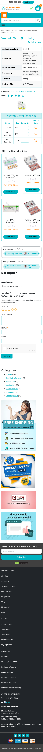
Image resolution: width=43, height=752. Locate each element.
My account (5, 607)
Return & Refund (7, 672)
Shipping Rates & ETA (9, 662)
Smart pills (10, 392)
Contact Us (5, 581)
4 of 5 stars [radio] (12, 309)
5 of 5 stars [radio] (15, 309)
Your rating (6, 306)
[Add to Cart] (35, 127)
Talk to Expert (36, 42)
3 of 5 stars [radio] (9, 309)
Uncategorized (12, 396)
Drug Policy (5, 597)
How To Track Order (8, 682)
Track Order (28, 2)
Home (3, 30)
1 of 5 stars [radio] (2, 309)
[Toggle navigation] (3, 24)
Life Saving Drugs (13, 30)
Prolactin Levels (12, 389)
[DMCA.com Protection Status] (21, 563)
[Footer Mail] (5, 702)
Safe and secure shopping (11, 688)
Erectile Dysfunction (14, 378)
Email (4, 336)
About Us (4, 576)
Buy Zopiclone (6, 645)
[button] (4, 15)
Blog (3, 602)
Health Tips (10, 381)
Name (4, 328)
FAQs (3, 612)
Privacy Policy (6, 591)
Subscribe (21, 557)
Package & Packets (8, 667)
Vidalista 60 (5, 629)
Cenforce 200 (6, 624)
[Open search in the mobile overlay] (21, 20)
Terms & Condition (8, 586)
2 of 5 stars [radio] (6, 309)
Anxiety (9, 374)
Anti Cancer (25, 30)
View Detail (10, 192)
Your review (7, 314)
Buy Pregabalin (7, 639)
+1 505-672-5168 (14, 2)
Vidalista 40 (5, 634)
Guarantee (5, 657)
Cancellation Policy (8, 677)
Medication (10, 385)
